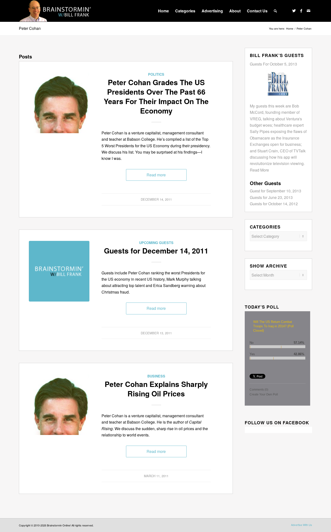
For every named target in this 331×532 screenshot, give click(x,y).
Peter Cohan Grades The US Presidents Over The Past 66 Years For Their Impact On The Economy (156, 96)
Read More (259, 170)
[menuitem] (163, 11)
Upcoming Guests (156, 242)
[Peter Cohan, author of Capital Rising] (59, 404)
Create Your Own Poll (264, 394)
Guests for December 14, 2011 (156, 250)
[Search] (275, 11)
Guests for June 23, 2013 (271, 197)
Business (156, 376)
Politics (156, 74)
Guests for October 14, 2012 (274, 203)
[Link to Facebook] (301, 10)
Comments (259, 389)
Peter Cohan (30, 28)
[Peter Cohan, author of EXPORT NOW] (59, 103)
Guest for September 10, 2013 (275, 191)
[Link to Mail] (308, 10)
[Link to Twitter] (294, 10)
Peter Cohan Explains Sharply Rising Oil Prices (156, 389)
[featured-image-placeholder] (59, 271)
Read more (156, 175)
